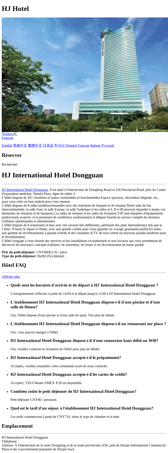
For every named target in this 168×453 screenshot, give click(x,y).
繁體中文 (35, 145)
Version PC (10, 134)
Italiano (95, 145)
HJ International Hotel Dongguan (25, 190)
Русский (108, 145)
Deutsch (71, 145)
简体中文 (20, 145)
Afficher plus (11, 276)
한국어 (59, 145)
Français (7, 138)
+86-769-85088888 (31, 441)
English (7, 145)
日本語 (48, 145)
